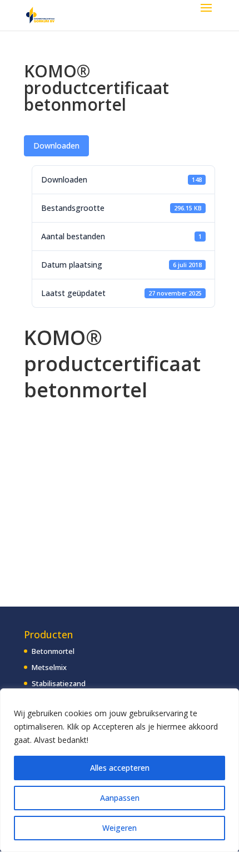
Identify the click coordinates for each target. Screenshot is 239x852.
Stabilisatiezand (59, 683)
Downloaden (56, 145)
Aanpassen (120, 797)
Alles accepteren (120, 767)
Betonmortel (53, 651)
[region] (119, 770)
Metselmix (49, 667)
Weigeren (119, 828)
